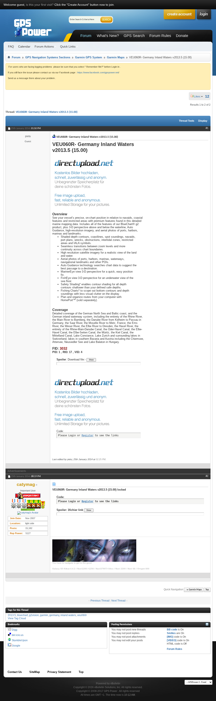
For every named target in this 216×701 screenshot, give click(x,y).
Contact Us (15, 672)
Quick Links (68, 46)
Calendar (24, 46)
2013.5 (12, 615)
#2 (207, 476)
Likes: (198, 96)
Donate (182, 36)
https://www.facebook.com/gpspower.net (98, 72)
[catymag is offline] (28, 513)
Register (87, 435)
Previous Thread (99, 600)
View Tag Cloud (17, 618)
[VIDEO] (171, 640)
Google (16, 645)
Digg (14, 629)
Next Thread (118, 600)
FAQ (11, 46)
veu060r (82, 615)
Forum (85, 36)
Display (202, 120)
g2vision (34, 615)
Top (207, 590)
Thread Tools (186, 120)
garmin (44, 615)
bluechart (22, 615)
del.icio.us (17, 635)
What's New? (108, 36)
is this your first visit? (40, 4)
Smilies (171, 633)
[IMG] (170, 636)
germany (54, 615)
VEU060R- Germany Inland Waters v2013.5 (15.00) (46, 112)
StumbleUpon (20, 640)
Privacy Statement (59, 672)
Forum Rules (160, 36)
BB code (172, 629)
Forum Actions (44, 46)
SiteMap (34, 672)
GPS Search (134, 36)
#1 (207, 128)
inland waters (68, 615)
